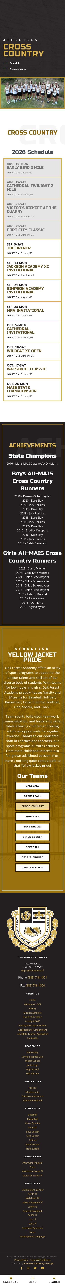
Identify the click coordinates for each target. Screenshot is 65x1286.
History (32, 1008)
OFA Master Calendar (33, 1189)
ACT (32, 1219)
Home (32, 999)
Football (32, 816)
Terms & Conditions (40, 1260)
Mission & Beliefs (33, 1012)
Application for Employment (32, 1029)
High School (32, 1069)
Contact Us (32, 1038)
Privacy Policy (21, 1260)
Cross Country (32, 806)
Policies (33, 1087)
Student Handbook (32, 1100)
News (33, 1232)
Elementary (32, 1052)
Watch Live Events (32, 1171)
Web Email (32, 1198)
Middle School (32, 1060)
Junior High (32, 1065)
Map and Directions (32, 970)
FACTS (32, 1194)
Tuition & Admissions (33, 1096)
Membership (32, 1092)
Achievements (18, 68)
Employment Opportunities (32, 1025)
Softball (33, 1140)
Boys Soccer (32, 826)
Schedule (15, 63)
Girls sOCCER (33, 837)
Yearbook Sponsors (32, 1228)
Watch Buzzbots (32, 1175)
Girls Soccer (32, 1135)
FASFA (32, 1215)
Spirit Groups (33, 857)
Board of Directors (32, 1016)
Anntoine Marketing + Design (39, 1263)
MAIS (32, 1223)
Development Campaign (32, 1236)
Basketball (32, 796)
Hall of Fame (32, 1073)
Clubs (33, 1167)
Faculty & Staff (32, 1021)
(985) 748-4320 (35, 985)
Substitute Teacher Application (32, 1033)
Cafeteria (32, 1206)
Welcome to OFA (32, 1004)
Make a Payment (32, 1202)
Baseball (33, 786)
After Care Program (32, 1162)
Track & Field (32, 867)
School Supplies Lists (32, 1056)
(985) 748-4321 (37, 977)
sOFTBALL (32, 847)
